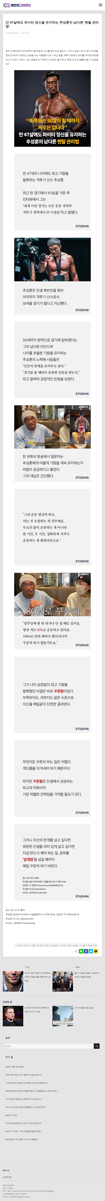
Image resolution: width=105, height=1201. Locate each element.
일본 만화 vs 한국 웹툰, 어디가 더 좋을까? (21, 1139)
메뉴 (100, 5)
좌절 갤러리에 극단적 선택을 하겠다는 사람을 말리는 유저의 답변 (31, 1091)
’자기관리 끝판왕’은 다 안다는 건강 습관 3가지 (23, 1123)
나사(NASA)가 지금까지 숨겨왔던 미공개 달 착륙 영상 (26, 1083)
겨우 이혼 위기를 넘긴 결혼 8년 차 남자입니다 (23, 1099)
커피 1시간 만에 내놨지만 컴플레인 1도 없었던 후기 (25, 1107)
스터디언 (19, 945)
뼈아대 (6, 1170)
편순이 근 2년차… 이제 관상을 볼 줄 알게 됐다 (23, 1131)
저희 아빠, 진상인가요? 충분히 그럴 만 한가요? (23, 1075)
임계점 (75, 945)
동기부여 (40, 945)
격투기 (26, 945)
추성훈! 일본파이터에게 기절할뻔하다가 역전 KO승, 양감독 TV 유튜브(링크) (42, 914)
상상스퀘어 (54, 945)
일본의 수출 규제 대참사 (14, 1066)
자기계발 (83, 945)
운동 (69, 945)
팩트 (95, 945)
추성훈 (90, 945)
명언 (46, 945)
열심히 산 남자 (11, 1115)
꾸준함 (33, 945)
